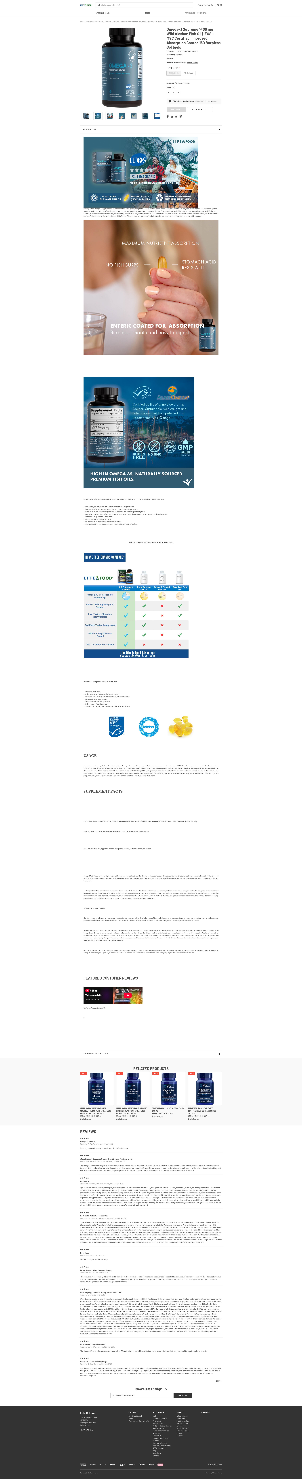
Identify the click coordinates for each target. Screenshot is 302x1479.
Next (218, 1381)
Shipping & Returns (160, 1443)
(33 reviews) (180, 62)
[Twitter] (176, 116)
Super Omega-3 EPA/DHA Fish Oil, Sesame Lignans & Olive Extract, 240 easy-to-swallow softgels (95, 1111)
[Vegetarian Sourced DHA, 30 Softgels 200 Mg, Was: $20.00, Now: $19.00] (169, 1088)
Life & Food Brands (103, 13)
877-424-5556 (87, 1430)
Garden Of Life (182, 1423)
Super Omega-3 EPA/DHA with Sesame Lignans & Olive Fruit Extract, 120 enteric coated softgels (131, 1111)
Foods (147, 13)
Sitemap (156, 1456)
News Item (157, 1453)
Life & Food (181, 1418)
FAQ (154, 1416)
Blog (154, 1451)
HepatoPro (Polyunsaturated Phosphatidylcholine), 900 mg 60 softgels (202, 1111)
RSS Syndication (159, 1448)
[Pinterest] (181, 116)
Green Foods (181, 1426)
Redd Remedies (183, 1421)
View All (180, 1436)
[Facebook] (168, 116)
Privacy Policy (158, 1423)
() (220, 5)
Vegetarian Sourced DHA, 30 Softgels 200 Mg (168, 1109)
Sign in (202, 5)
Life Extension (182, 1416)
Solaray (180, 1433)
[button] (191, 63)
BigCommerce (92, 1473)
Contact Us (157, 1436)
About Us (156, 1433)
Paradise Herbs (182, 1431)
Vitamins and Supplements (195, 13)
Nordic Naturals (182, 1428)
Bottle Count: (172, 68)
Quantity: (170, 87)
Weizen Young (217, 1473)
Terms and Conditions (161, 1431)
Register (210, 5)
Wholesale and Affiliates (162, 1446)
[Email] (172, 116)
